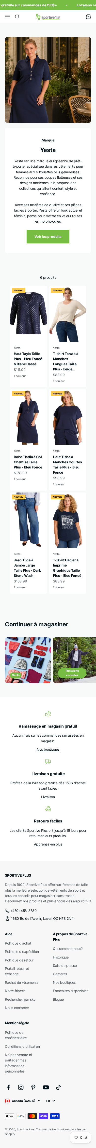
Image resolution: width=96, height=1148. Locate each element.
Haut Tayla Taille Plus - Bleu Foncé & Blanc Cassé (28, 359)
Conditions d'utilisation (22, 1046)
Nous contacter (17, 1008)
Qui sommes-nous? (68, 948)
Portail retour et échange (17, 971)
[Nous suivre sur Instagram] (20, 1087)
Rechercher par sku (20, 999)
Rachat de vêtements (21, 982)
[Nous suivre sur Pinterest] (33, 1087)
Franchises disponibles (70, 991)
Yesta (17, 348)
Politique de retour (19, 960)
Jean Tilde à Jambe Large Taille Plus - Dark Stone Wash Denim (27, 570)
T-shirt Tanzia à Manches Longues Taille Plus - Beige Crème (65, 364)
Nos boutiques (48, 749)
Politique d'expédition (22, 951)
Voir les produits (47, 236)
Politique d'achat (18, 943)
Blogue (58, 999)
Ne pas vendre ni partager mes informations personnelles (18, 1063)
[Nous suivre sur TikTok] (58, 1087)
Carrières (60, 974)
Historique (61, 957)
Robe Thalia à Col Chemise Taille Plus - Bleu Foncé (28, 462)
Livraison (48, 797)
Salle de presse (65, 965)
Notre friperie (15, 991)
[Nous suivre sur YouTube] (46, 1087)
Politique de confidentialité (16, 1035)
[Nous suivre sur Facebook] (8, 1087)
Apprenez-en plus (48, 844)
